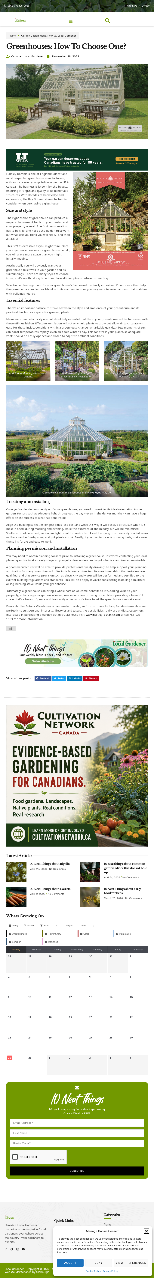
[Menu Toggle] (71, 21)
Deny (98, 1263)
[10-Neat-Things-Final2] (77, 666)
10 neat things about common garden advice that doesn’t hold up (125, 868)
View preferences (131, 1263)
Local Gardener (67, 35)
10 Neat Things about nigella (49, 863)
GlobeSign (42, 1272)
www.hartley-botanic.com (103, 614)
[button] (146, 1231)
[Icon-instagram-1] (17, 1249)
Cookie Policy (93, 1271)
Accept (70, 1263)
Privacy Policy (110, 1271)
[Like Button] (11, 628)
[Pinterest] (12, 1249)
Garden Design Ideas (33, 35)
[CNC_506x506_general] (77, 845)
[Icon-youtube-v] (23, 1249)
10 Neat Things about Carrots (50, 889)
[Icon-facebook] (6, 1249)
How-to (52, 35)
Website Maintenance (18, 1272)
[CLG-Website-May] (77, 169)
